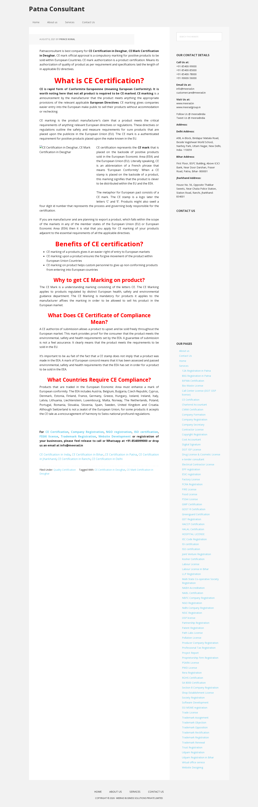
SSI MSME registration (194, 707)
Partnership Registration (195, 622)
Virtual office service (193, 762)
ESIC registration (191, 474)
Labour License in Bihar (195, 569)
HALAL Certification (193, 529)
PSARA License (190, 662)
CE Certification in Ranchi (74, 459)
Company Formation (194, 414)
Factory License (191, 479)
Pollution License (191, 637)
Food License (189, 494)
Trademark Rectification (195, 732)
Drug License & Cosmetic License (201, 454)
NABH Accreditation (193, 587)
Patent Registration (193, 628)
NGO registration (119, 432)
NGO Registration (192, 603)
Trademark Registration (78, 436)
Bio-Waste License (192, 385)
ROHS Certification (192, 677)
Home (182, 361)
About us (184, 351)
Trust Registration (192, 747)
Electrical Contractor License (198, 464)
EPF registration (191, 469)
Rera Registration (192, 672)
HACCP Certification (193, 524)
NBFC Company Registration (198, 598)
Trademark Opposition (195, 727)
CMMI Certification (192, 409)
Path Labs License (192, 632)
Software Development (195, 702)
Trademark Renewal (193, 742)
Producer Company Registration (200, 642)
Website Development (115, 436)
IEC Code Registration (194, 539)
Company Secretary (193, 424)
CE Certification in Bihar (88, 454)
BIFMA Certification (193, 380)
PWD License (189, 667)
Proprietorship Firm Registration (200, 657)
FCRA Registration (192, 484)
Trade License (190, 712)
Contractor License (193, 429)
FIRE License (189, 489)
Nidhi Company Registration (198, 608)
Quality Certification (65, 469)
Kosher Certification (193, 559)
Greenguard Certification (196, 514)
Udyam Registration (193, 752)
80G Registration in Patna (196, 375)
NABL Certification (192, 593)
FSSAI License (190, 499)
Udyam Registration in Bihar (198, 757)
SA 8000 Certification (194, 682)
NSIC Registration (192, 612)
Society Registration (193, 697)
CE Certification (56, 432)
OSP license (188, 618)
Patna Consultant (57, 9)
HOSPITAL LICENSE (193, 534)
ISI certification (190, 544)
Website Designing (192, 767)
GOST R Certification (193, 509)
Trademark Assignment (195, 717)
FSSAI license (48, 436)
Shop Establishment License (198, 692)
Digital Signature (191, 444)
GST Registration (191, 519)
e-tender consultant (193, 459)
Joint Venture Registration (196, 554)
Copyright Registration (194, 434)
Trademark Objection (194, 722)
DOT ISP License (191, 449)
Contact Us (185, 355)
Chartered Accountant (194, 404)
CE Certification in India (54, 454)
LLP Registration (191, 574)
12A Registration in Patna (196, 370)
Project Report (190, 652)
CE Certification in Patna (121, 454)
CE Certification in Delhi (107, 459)
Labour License (190, 564)
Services (183, 365)
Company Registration (87, 432)
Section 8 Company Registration (200, 687)
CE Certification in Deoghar (110, 469)
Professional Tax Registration (199, 647)
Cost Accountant (191, 439)
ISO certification (146, 432)
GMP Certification (192, 504)
